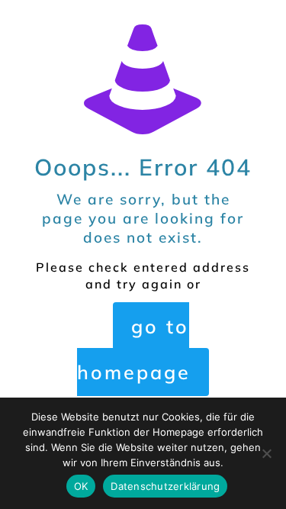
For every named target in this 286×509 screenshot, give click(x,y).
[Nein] (267, 453)
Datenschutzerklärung (165, 486)
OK (81, 486)
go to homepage (134, 349)
